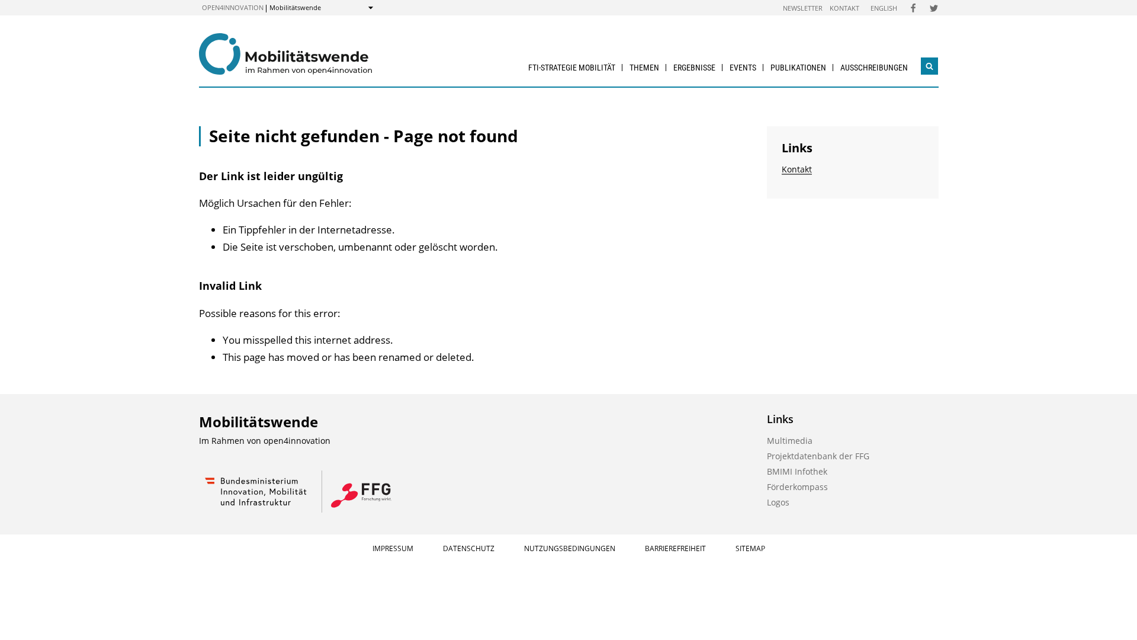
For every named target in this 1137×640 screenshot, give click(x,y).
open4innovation (233, 7)
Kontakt (844, 8)
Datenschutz (468, 548)
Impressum (392, 548)
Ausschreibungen (874, 67)
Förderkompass (797, 486)
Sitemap (750, 548)
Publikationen (798, 67)
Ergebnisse (694, 67)
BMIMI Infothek (797, 471)
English (884, 8)
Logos (778, 502)
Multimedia (789, 440)
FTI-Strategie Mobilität (571, 67)
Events (743, 67)
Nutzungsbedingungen (569, 548)
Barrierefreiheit (675, 548)
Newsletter (803, 8)
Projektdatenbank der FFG (818, 456)
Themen (644, 67)
